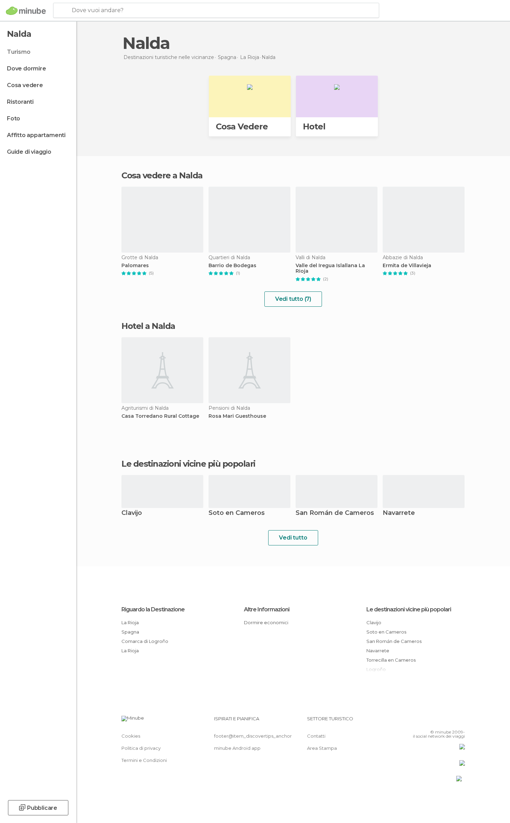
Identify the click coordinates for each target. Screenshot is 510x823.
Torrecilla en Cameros (391, 660)
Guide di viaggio (29, 152)
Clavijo (131, 513)
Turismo (19, 52)
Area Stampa (322, 748)
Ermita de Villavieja (407, 266)
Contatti (316, 736)
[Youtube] (459, 721)
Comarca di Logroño (144, 641)
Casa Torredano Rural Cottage (160, 416)
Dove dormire (26, 68)
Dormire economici (266, 622)
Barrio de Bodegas (232, 266)
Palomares (135, 266)
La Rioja (130, 622)
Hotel (314, 126)
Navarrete (399, 513)
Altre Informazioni (266, 609)
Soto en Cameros (237, 513)
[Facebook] (425, 721)
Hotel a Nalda (148, 326)
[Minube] (26, 11)
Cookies (130, 736)
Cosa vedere (25, 85)
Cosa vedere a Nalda (162, 175)
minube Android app (237, 748)
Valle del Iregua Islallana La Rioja (330, 268)
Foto (13, 118)
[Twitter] (437, 721)
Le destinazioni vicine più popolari (188, 464)
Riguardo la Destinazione (153, 609)
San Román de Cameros (335, 513)
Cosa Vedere (242, 126)
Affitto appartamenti (36, 135)
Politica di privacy (141, 748)
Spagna (130, 632)
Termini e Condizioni (144, 760)
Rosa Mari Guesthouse (237, 416)
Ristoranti (20, 102)
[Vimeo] (448, 721)
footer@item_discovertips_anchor (253, 736)
